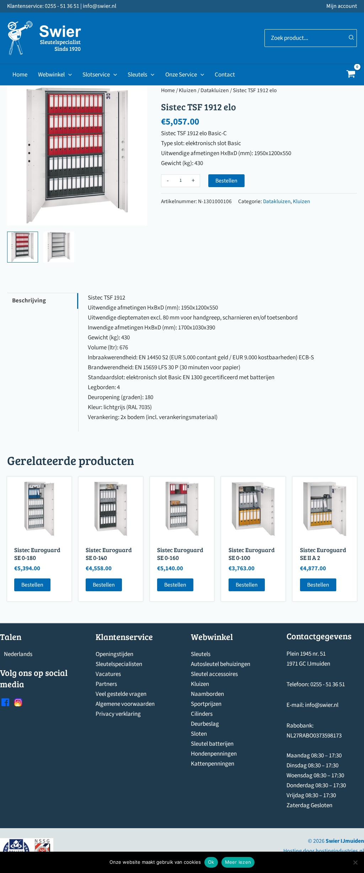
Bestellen (226, 181)
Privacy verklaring (118, 714)
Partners (106, 684)
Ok (211, 862)
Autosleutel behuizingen (220, 664)
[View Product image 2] (58, 247)
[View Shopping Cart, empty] (351, 75)
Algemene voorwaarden (125, 704)
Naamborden (207, 694)
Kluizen (188, 90)
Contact (225, 74)
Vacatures (108, 674)
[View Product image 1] (22, 247)
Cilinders (202, 714)
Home (19, 74)
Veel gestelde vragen (121, 694)
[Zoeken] (351, 38)
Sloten (199, 734)
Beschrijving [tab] (29, 300)
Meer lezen (238, 862)
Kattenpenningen (212, 764)
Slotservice (96, 74)
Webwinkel (51, 74)
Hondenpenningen (214, 754)
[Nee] (355, 862)
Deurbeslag (205, 724)
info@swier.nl (321, 705)
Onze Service (181, 74)
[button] (68, 75)
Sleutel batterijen (212, 744)
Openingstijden (114, 654)
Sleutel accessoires (214, 674)
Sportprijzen (206, 704)
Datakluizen (214, 90)
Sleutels (137, 74)
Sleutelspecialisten (119, 664)
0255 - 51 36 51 (327, 684)
